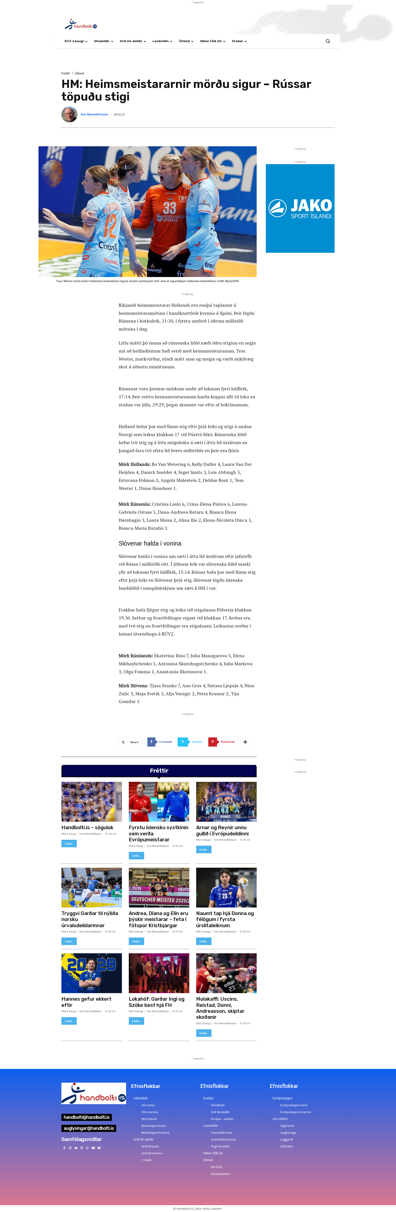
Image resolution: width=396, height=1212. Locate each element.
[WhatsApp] (87, 1148)
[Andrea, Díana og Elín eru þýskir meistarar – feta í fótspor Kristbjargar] (159, 888)
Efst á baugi (68, 834)
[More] (245, 742)
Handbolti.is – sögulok (87, 827)
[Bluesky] (99, 1148)
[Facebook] (64, 1148)
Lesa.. (69, 843)
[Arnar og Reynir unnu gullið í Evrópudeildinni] (226, 802)
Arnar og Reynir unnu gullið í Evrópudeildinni (222, 830)
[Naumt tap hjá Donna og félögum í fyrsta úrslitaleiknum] (226, 888)
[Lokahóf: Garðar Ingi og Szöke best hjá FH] (159, 973)
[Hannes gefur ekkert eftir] (91, 973)
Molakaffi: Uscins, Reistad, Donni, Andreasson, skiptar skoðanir (220, 1008)
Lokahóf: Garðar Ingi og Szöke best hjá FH (156, 1002)
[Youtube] (93, 1148)
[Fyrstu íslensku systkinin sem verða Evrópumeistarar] (159, 802)
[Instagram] (70, 1148)
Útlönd (79, 73)
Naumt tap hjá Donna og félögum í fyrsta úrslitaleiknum (225, 919)
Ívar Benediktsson (94, 114)
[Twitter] (82, 1148)
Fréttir (65, 73)
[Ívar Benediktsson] (70, 114)
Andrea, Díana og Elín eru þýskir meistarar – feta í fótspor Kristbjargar (158, 919)
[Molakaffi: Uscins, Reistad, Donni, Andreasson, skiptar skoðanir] (226, 973)
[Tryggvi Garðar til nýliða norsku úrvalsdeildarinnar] (91, 888)
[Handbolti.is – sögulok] (91, 802)
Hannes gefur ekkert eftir (86, 1002)
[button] (328, 41)
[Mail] (76, 1148)
